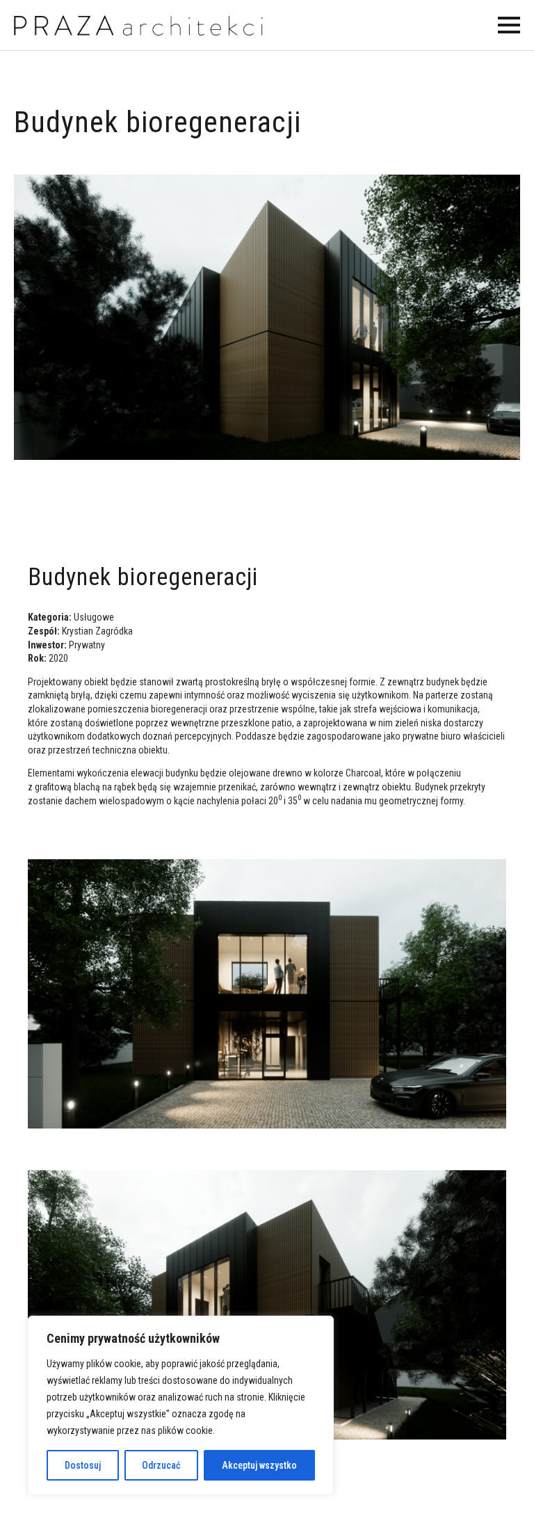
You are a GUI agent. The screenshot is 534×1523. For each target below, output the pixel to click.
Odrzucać (161, 1465)
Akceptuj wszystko (259, 1465)
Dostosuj (83, 1465)
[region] (181, 1405)
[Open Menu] (509, 25)
